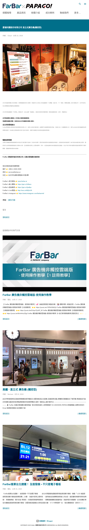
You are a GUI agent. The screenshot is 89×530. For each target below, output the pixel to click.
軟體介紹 (35, 13)
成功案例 (50, 13)
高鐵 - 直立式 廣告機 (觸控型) (20, 389)
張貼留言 (6, 217)
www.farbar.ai (22, 181)
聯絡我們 (64, 13)
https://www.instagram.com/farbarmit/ (31, 193)
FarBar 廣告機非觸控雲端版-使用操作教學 (27, 294)
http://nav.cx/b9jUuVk (25, 190)
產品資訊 (21, 13)
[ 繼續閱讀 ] (82, 319)
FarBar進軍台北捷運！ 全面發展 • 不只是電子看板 (32, 484)
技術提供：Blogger (46, 521)
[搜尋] (80, 4)
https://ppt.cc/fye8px (24, 187)
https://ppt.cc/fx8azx (24, 184)
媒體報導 (7, 13)
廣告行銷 (11, 200)
